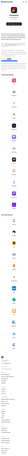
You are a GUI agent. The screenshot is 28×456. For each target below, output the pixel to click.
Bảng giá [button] (3, 411)
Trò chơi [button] (3, 391)
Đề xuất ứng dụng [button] (5, 403)
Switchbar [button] (3, 380)
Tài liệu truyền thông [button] (5, 432)
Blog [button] (2, 417)
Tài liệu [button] (2, 413)
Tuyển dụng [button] (3, 430)
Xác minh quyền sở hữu (11, 45)
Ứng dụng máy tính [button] (5, 374)
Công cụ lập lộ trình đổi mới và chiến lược (9, 60)
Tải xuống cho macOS (14, 24)
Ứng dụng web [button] (4, 378)
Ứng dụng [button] (3, 389)
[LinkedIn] (3, 360)
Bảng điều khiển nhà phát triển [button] (8, 399)
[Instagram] (8, 360)
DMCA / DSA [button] (4, 450)
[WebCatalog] (2, 357)
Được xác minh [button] (4, 401)
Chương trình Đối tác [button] (5, 420)
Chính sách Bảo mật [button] (5, 440)
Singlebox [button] (3, 382)
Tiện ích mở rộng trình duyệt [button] (7, 376)
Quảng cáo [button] (3, 405)
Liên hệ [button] (2, 415)
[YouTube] (6, 360)
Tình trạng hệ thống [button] (5, 422)
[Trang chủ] (6, 2)
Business (9, 59)
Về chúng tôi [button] (4, 428)
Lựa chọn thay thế (7, 215)
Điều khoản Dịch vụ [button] (5, 448)
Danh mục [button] (3, 393)
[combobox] (8, 363)
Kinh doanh (14, 19)
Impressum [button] (3, 452)
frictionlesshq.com (14, 17)
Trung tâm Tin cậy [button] (5, 438)
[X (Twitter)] (1, 360)
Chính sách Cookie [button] (5, 442)
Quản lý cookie (4, 366)
